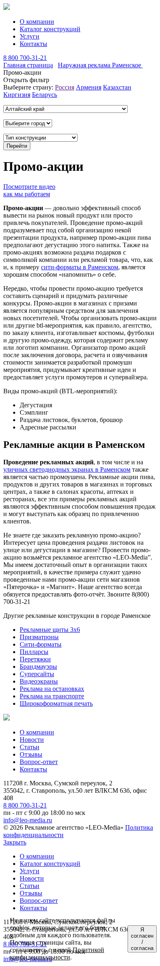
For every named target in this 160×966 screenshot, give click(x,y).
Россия (64, 87)
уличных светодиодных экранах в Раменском (66, 469)
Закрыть (14, 842)
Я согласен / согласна (142, 939)
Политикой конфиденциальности (57, 953)
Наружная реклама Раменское (100, 65)
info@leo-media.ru (27, 820)
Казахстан (117, 87)
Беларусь (44, 94)
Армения (88, 87)
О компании (37, 21)
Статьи (29, 746)
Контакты (33, 43)
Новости (32, 739)
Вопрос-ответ (39, 761)
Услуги (29, 36)
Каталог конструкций (50, 28)
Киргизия (16, 94)
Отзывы (31, 754)
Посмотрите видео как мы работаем (29, 190)
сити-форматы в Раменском (79, 267)
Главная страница (28, 65)
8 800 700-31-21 (25, 57)
